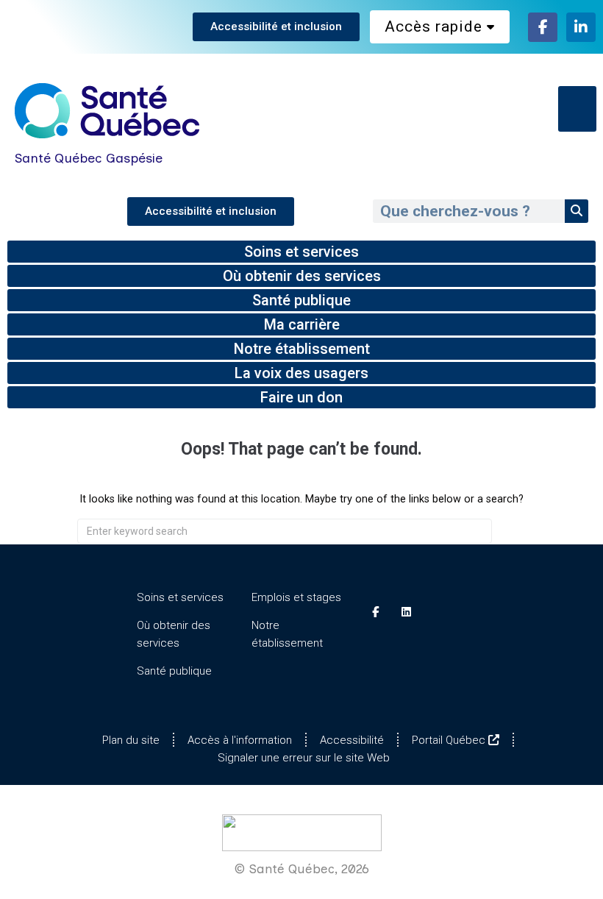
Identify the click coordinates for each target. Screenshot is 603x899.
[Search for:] (284, 531)
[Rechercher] (576, 211)
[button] (577, 109)
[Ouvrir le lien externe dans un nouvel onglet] (542, 27)
